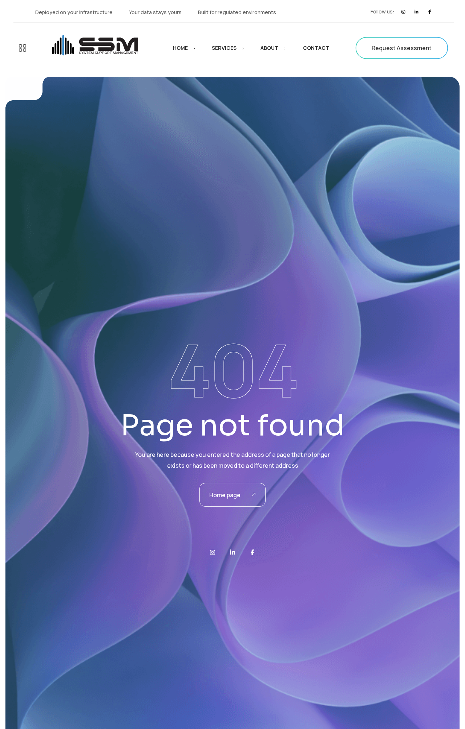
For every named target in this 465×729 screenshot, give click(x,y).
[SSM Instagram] (403, 12)
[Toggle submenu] (22, 48)
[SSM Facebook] (429, 12)
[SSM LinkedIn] (416, 12)
